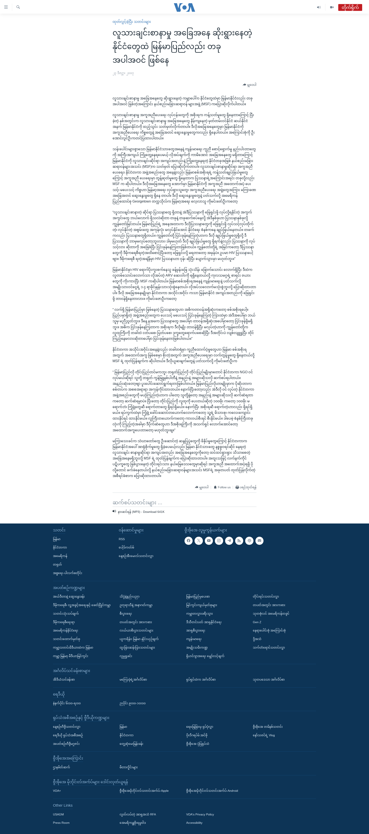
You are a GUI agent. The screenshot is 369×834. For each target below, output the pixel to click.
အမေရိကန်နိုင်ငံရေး (65, 630)
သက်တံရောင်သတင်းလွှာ (269, 647)
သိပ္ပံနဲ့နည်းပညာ (129, 596)
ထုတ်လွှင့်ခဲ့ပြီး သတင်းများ (132, 21)
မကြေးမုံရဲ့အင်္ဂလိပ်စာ (133, 679)
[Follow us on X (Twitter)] (199, 541)
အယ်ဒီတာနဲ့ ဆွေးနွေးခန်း (69, 596)
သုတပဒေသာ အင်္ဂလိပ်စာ (269, 679)
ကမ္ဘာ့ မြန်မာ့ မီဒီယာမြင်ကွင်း (70, 656)
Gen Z (257, 622)
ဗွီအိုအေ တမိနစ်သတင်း (268, 726)
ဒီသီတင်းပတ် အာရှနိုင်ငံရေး (204, 622)
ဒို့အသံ (257, 639)
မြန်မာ (56, 539)
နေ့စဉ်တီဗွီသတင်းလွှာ (66, 726)
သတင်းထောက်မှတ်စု (66, 639)
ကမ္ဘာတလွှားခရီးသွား (199, 613)
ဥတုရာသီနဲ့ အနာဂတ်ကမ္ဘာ (136, 605)
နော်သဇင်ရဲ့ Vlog (264, 735)
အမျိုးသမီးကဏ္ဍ (197, 647)
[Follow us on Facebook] (188, 541)
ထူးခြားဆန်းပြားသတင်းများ (137, 647)
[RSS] (239, 541)
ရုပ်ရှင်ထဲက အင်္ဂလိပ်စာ (201, 679)
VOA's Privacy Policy (200, 814)
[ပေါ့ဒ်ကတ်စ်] (249, 541)
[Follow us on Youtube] (209, 541)
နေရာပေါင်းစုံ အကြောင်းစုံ (269, 630)
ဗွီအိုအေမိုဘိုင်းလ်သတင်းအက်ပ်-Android (212, 790)
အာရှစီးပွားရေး (195, 630)
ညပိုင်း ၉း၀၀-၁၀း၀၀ (133, 703)
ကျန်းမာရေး (194, 639)
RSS (122, 539)
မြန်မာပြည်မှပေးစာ (198, 596)
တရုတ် (57, 564)
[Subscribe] (259, 541)
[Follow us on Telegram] (229, 541)
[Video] (331, 7)
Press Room (61, 822)
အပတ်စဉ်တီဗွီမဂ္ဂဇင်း (66, 743)
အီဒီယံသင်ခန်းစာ (64, 679)
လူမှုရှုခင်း (126, 656)
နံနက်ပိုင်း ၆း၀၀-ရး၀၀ (67, 703)
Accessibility (194, 822)
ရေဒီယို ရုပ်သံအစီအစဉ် (68, 735)
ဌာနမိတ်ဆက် (61, 767)
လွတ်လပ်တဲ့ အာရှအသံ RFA (138, 814)
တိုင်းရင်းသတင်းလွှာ (266, 596)
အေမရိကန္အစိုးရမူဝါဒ (133, 822)
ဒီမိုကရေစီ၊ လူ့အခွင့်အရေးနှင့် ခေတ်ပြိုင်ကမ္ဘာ (82, 605)
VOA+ (57, 790)
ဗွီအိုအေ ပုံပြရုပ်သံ (197, 743)
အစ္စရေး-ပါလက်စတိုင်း (67, 573)
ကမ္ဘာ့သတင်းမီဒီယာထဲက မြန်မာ (73, 647)
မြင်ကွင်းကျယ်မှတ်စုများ (201, 605)
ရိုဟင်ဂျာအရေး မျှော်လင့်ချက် (205, 656)
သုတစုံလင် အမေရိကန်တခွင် (271, 613)
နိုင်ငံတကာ (60, 547)
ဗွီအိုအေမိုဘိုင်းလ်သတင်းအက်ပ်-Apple (144, 790)
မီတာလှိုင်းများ (129, 767)
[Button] (249, 85)
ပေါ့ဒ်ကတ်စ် (126, 547)
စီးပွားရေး (126, 613)
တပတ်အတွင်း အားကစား (136, 622)
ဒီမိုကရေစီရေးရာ (64, 622)
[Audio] (318, 7)
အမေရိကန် (60, 556)
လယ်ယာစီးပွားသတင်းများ (136, 630)
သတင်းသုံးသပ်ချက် (66, 613)
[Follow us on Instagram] (219, 541)
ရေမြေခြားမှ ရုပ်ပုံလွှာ (199, 726)
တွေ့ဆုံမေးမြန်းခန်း (131, 743)
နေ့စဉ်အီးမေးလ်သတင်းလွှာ (136, 556)
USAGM (58, 814)
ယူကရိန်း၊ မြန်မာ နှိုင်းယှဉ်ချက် (139, 639)
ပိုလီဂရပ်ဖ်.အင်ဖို (196, 735)
